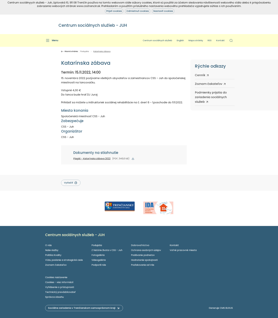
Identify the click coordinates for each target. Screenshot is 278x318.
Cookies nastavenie (56, 277)
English (180, 40)
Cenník (200, 75)
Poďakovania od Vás (142, 265)
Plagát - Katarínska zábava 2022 (91, 158)
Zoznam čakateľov (208, 84)
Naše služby (51, 250)
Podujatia (84, 51)
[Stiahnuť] (133, 158)
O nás (48, 245)
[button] (231, 40)
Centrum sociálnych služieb (157, 40)
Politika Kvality (53, 255)
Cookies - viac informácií (59, 282)
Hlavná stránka (71, 51)
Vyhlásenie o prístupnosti (59, 287)
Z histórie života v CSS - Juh (107, 250)
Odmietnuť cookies (137, 11)
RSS (210, 40)
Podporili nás (99, 265)
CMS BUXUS (226, 308)
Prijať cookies (114, 11)
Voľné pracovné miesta (183, 250)
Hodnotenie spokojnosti (144, 260)
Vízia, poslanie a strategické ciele (64, 260)
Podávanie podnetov (143, 255)
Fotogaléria (98, 255)
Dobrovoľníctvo (140, 245)
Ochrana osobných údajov (146, 250)
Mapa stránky (196, 40)
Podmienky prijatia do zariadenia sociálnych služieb (211, 97)
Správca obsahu (54, 297)
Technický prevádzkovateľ (60, 292)
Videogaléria (99, 260)
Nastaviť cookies (163, 11)
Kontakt (220, 40)
